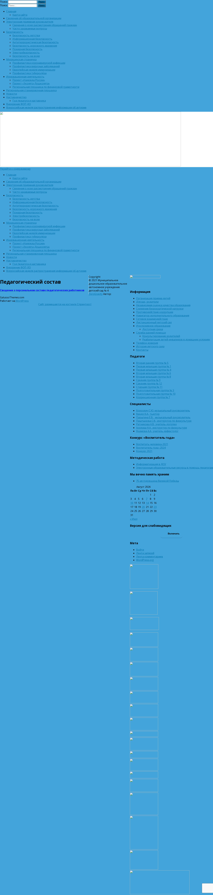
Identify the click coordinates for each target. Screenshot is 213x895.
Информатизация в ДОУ (151, 464)
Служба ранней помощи (151, 332)
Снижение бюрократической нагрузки (159, 308)
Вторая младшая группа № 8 (153, 376)
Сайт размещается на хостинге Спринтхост (65, 304)
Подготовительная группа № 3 (155, 390)
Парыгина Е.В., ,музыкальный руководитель (163, 417)
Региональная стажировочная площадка (31, 90)
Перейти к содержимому (15, 169)
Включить (173, 533)
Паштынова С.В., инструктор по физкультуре (163, 421)
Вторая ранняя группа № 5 (152, 363)
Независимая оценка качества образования (163, 305)
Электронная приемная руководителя (29, 21)
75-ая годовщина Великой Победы (157, 481)
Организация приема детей (153, 298)
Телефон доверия (147, 343)
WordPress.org (145, 560)
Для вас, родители (147, 301)
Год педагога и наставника (29, 100)
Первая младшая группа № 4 (153, 370)
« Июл (133, 519)
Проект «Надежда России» (28, 80)
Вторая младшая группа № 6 (153, 373)
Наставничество (16, 97)
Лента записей (145, 553)
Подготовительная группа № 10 (155, 394)
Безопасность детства (26, 35)
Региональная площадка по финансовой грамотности (45, 87)
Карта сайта (19, 15)
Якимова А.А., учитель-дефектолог (157, 431)
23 (155, 507)
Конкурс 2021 (144, 451)
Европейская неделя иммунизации (33, 69)
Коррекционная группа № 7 (153, 397)
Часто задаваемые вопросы (29, 28)
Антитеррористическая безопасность (35, 42)
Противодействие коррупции (154, 312)
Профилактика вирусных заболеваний (36, 66)
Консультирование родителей (161, 336)
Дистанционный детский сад (154, 322)
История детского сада (150, 346)
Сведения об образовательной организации (33, 18)
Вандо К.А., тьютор (148, 414)
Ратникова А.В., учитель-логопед (156, 424)
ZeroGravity (96, 294)
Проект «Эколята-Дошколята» (31, 83)
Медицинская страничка (21, 59)
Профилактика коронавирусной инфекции (38, 63)
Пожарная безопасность (27, 49)
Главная (11, 11)
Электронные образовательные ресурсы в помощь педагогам (174, 467)
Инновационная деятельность (25, 76)
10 (131, 503)
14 (147, 503)
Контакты (142, 350)
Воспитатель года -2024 (151, 447)
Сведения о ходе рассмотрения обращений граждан (44, 25)
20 (143, 507)
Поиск (3, 1)
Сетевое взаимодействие (152, 319)
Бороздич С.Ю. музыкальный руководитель (163, 410)
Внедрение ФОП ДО (18, 104)
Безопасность (14, 32)
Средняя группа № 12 (149, 383)
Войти (140, 549)
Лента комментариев (149, 556)
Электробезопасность (26, 52)
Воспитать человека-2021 (152, 444)
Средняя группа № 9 (148, 380)
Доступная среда (152, 329)
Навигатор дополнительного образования (162, 315)
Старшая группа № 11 (149, 387)
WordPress (22, 301)
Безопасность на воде (26, 56)
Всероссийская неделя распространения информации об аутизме (46, 107)
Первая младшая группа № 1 (153, 366)
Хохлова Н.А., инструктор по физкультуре (161, 427)
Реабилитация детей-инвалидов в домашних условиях (176, 339)
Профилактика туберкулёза (29, 73)
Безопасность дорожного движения (34, 45)
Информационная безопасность (32, 39)
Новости (11, 93)
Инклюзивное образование (153, 326)
